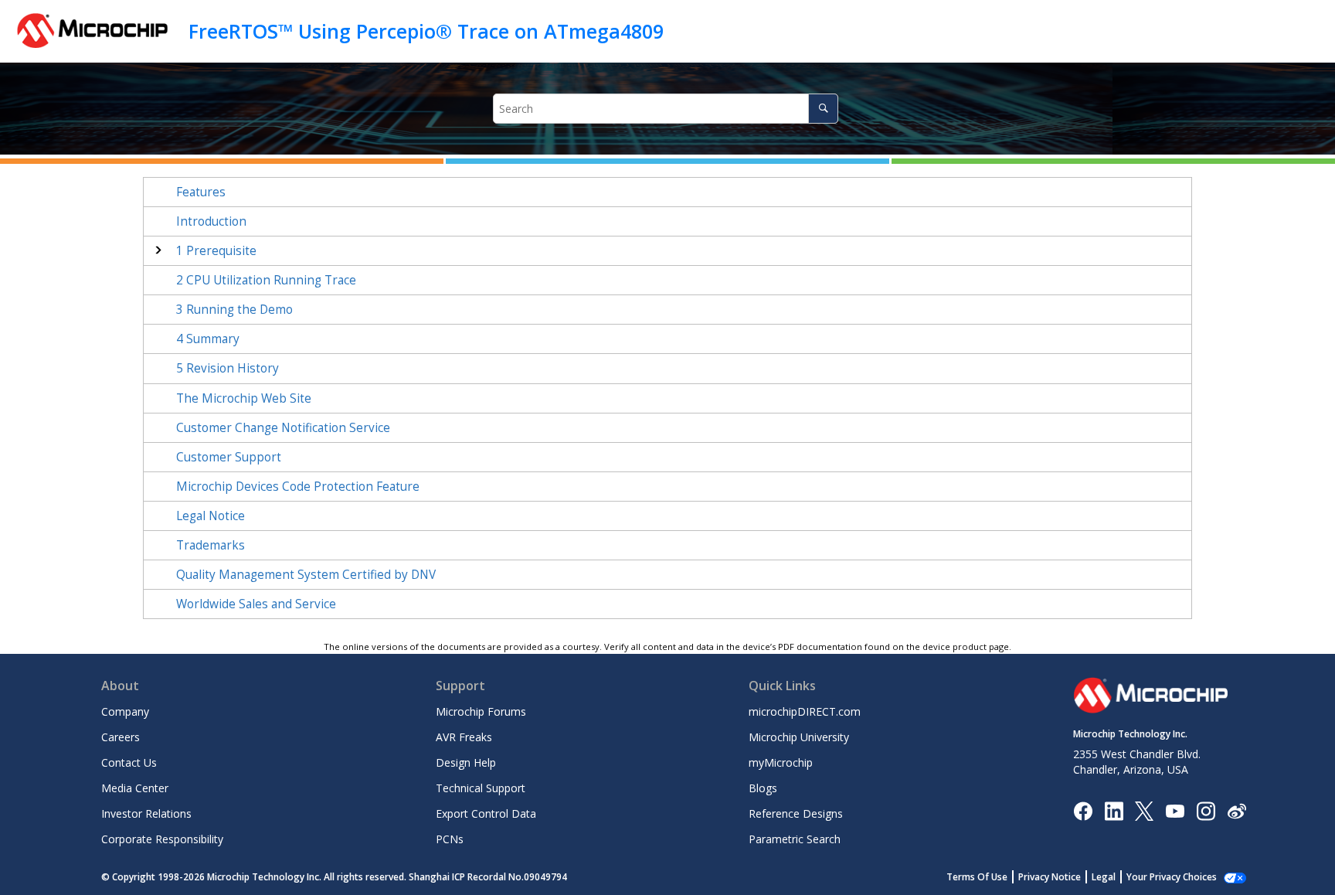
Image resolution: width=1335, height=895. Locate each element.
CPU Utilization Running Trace (266, 280)
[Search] (823, 109)
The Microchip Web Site (243, 398)
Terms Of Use (976, 876)
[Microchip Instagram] (1205, 809)
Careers (120, 737)
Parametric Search (795, 839)
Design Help (466, 762)
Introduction (211, 221)
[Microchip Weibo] (1236, 810)
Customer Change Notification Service (283, 428)
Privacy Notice (1049, 876)
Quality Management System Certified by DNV (306, 575)
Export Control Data (486, 813)
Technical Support (480, 788)
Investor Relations (146, 813)
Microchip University (799, 737)
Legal (1104, 876)
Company (125, 711)
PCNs (450, 839)
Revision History (227, 368)
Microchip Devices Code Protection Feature (298, 486)
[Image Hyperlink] (1174, 810)
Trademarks (210, 545)
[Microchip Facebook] (1082, 809)
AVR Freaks (464, 737)
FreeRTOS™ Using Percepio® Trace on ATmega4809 (426, 31)
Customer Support (228, 457)
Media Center (134, 788)
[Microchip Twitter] (1144, 809)
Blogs (763, 788)
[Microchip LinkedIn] (1113, 809)
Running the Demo (234, 309)
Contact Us (129, 762)
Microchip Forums (481, 711)
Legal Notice (210, 516)
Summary (207, 339)
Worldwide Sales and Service (256, 604)
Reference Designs (796, 813)
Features (201, 192)
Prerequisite (216, 251)
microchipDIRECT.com (805, 711)
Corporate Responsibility (162, 839)
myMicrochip (781, 762)
